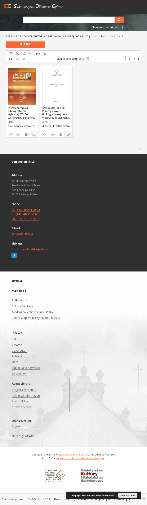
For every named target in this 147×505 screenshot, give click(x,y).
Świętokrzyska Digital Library (72, 454)
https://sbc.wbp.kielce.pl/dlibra (29, 249)
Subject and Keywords (26, 367)
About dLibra (20, 401)
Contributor (19, 350)
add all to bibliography (71, 58)
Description (19, 373)
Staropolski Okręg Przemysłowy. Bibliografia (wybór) (54, 111)
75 (24, 53)
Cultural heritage (22, 306)
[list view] (23, 59)
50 (17, 53)
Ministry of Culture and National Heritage (80, 458)
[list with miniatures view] (17, 59)
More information (105, 495)
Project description (24, 390)
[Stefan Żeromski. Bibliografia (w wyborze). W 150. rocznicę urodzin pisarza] (22, 86)
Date (15, 362)
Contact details (21, 407)
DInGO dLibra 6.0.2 (39, 499)
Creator (17, 345)
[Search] (119, 20)
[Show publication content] (26, 134)
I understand (128, 495)
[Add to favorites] (10, 134)
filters (25, 44)
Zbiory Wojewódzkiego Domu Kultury (36, 318)
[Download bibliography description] (18, 134)
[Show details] (33, 134)
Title (14, 339)
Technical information (26, 395)
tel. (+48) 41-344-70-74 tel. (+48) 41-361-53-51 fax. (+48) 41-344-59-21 (26, 214)
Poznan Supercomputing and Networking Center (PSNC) (110, 499)
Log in (16, 426)
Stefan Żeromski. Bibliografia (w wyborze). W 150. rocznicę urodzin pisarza (18, 111)
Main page (19, 291)
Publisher (18, 356)
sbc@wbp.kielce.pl (22, 234)
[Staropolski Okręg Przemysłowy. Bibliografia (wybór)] (56, 86)
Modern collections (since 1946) (32, 312)
